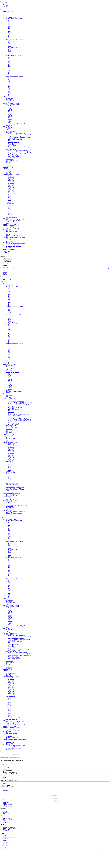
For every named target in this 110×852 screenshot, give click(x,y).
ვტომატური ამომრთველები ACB (13, 47)
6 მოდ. (9, 106)
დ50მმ (9, 201)
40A (9, 28)
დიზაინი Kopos (9, 163)
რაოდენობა (3, 780)
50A (9, 29)
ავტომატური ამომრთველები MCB (14, 18)
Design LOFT (8, 162)
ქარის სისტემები (9, 241)
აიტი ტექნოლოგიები (8, 242)
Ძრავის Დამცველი (10, 100)
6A (8, 21)
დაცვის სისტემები (10, 247)
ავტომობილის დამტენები (12, 235)
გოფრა (7, 206)
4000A (9, 51)
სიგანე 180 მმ (11, 192)
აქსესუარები (9, 125)
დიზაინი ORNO (9, 159)
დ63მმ (9, 202)
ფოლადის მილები (10, 204)
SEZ (8, 767)
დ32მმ (9, 198)
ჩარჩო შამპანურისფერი (14, 148)
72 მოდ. (10, 116)
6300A (9, 54)
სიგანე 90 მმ (11, 186)
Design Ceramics (9, 165)
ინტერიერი (8, 172)
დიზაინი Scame (9, 161)
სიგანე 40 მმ (11, 181)
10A (9, 23)
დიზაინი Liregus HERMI (11, 157)
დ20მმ (9, 196)
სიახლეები (5, 822)
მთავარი (5, 4)
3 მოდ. (9, 105)
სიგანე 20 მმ (11, 178)
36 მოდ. (10, 111)
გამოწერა (6, 838)
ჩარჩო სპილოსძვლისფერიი (15, 139)
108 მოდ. (10, 119)
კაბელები (5, 218)
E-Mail (4, 835)
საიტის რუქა (6, 813)
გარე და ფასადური (10, 170)
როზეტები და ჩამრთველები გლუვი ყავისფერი (19, 151)
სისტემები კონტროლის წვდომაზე (14, 246)
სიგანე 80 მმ (11, 185)
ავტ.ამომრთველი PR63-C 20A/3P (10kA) (12, 754)
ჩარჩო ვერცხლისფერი (13, 142)
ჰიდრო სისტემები (10, 240)
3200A (9, 50)
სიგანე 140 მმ (11, 190)
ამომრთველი (9, 99)
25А (9, 26)
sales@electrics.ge (6, 252)
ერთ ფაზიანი (9, 127)
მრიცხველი (6, 126)
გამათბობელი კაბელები (11, 231)
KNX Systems (8, 166)
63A (9, 31)
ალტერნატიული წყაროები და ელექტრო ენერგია (15, 237)
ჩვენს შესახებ (6, 802)
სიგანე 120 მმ (11, 189)
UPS (7, 236)
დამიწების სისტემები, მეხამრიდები (11, 225)
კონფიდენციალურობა (8, 804)
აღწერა (5, 783)
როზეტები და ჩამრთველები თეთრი (16, 133)
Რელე (7, 102)
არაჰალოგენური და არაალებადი (14, 220)
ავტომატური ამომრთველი (9, 17)
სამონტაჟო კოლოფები (8, 167)
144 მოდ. (10, 121)
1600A (9, 46)
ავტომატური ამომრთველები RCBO (14, 76)
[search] (13, 267)
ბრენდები (5, 5)
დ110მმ (10, 214)
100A (9, 33)
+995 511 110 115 (6, 251)
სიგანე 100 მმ (11, 187)
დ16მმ (9, 195)
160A (9, 40)
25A (9, 63)
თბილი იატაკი (9, 230)
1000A (9, 44)
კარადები (8, 122)
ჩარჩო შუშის (11, 144)
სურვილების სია (7, 820)
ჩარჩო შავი (11, 140)
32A (9, 27)
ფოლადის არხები (10, 203)
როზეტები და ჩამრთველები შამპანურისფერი (19, 146)
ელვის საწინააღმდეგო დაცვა (13, 227)
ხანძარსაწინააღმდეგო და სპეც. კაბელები (16, 221)
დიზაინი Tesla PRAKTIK (11, 160)
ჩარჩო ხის (10, 143)
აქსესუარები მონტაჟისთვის (9, 224)
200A (9, 41)
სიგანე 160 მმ (11, 191)
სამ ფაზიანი (8, 128)
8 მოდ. (9, 108)
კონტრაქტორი (9, 98)
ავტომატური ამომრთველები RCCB (14, 55)
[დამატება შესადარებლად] (16, 780)
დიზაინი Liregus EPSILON (11, 132)
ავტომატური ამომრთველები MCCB (14, 39)
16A (9, 24)
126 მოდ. (10, 120)
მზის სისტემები (9, 238)
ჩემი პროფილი (6, 818)
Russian (9, 261)
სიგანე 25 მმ (11, 179)
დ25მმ (9, 197)
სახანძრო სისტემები (10, 244)
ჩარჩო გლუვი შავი (12, 154)
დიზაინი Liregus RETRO (11, 149)
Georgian (9, 260)
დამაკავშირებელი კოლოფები (13, 215)
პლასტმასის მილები (10, 194)
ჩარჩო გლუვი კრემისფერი (14, 156)
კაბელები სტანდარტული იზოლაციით (15, 219)
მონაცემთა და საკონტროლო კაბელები (15, 243)
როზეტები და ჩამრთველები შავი (16, 136)
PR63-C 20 (5, 790)
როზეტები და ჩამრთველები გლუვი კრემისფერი (19, 153)
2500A (9, 49)
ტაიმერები (8, 129)
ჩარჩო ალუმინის (12, 145)
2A (8, 35)
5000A (9, 53)
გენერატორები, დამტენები (9, 232)
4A (8, 36)
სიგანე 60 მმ (11, 184)
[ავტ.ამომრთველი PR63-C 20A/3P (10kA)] (10, 757)
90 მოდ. (10, 117)
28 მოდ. (10, 110)
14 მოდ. (10, 109)
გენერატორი (9, 234)
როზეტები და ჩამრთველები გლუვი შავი (17, 150)
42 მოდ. (10, 113)
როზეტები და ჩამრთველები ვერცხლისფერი (19, 137)
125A (9, 34)
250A (9, 42)
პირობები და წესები (8, 805)
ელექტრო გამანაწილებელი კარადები (12, 103)
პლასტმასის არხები (10, 175)
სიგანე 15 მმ (11, 177)
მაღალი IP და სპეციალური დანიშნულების (16, 123)
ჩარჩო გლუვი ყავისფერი (14, 155)
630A (9, 43)
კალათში (12, 780)
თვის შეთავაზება (12, 249)
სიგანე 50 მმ (11, 183)
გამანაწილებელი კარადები (12, 104)
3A (8, 20)
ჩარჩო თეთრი (11, 138)
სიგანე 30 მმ (11, 180)
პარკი (7, 169)
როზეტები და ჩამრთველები (10, 131)
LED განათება (6, 168)
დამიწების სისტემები (10, 226)
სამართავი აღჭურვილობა (9, 96)
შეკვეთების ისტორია (8, 819)
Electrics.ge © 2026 (4, 845)
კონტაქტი (5, 6)
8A (8, 37)
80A (9, 32)
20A (9, 25)
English (8, 258)
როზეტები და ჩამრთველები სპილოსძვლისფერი (20, 134)
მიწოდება (5, 803)
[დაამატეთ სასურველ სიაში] (15, 780)
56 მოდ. (10, 115)
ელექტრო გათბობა (7, 229)
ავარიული (8, 173)
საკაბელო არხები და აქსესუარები (11, 174)
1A (8, 19)
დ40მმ (9, 200)
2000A (9, 48)
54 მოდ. (10, 114)
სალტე (7, 223)
